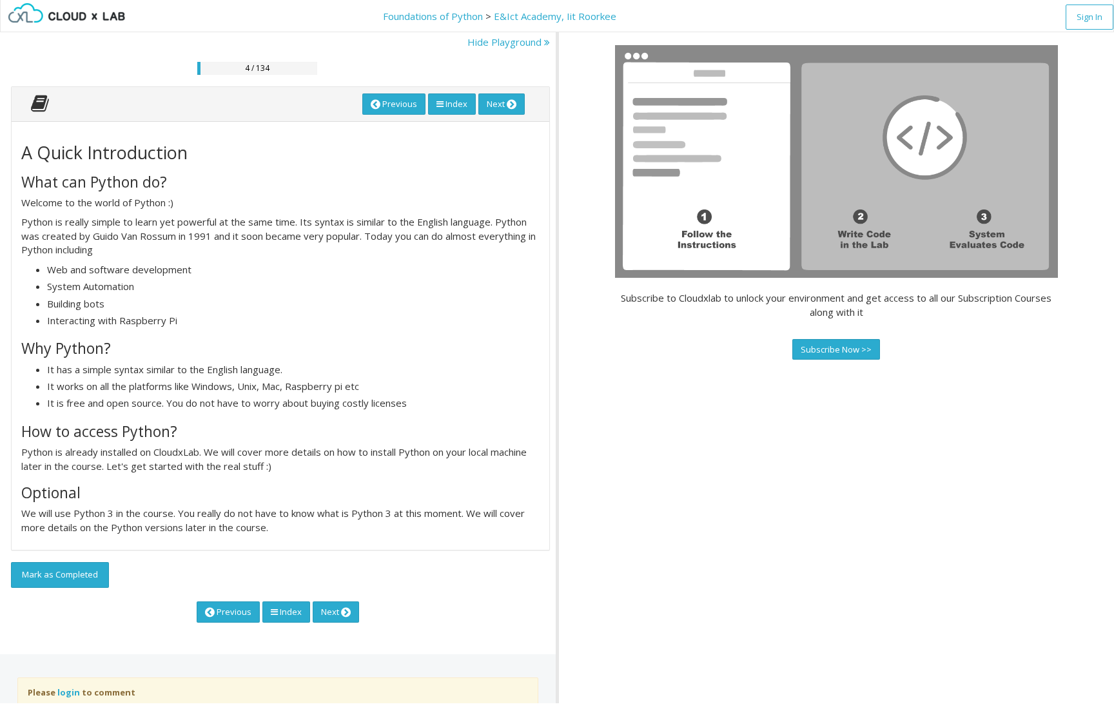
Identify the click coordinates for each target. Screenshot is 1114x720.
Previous (398, 104)
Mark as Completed (60, 574)
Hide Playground (505, 41)
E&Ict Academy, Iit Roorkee (555, 16)
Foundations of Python (433, 16)
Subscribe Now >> (836, 349)
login (68, 692)
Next (497, 104)
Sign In (1089, 17)
